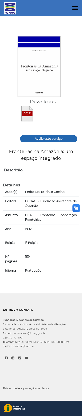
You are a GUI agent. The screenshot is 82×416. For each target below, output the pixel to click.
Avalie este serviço (49, 138)
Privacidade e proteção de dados (26, 388)
